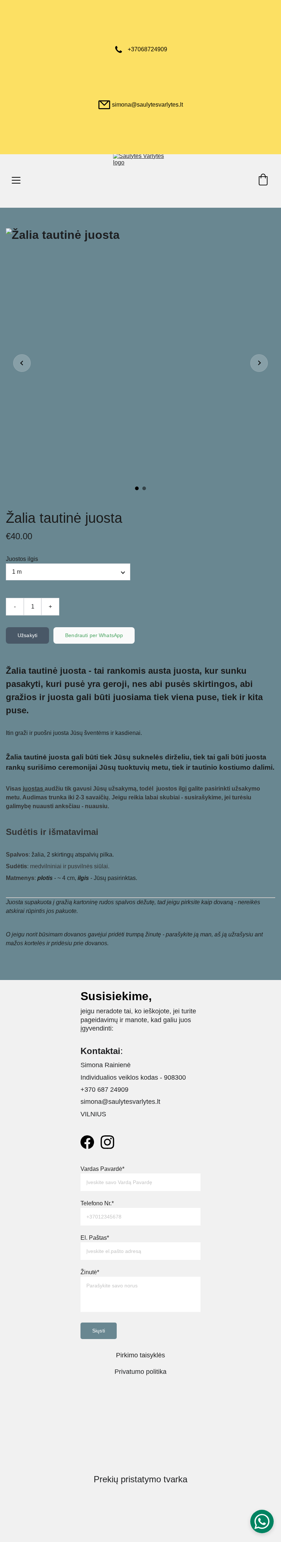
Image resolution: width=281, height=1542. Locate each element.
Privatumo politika (140, 1371)
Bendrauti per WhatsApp (94, 635)
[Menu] (16, 180)
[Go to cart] (263, 180)
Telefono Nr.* (97, 1203)
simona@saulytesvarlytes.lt (147, 104)
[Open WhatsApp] (262, 1521)
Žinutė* (89, 1272)
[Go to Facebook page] (87, 1142)
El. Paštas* (94, 1238)
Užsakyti (27, 635)
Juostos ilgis (22, 559)
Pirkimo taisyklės (140, 1355)
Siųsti (98, 1331)
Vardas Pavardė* (102, 1169)
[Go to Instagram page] (107, 1142)
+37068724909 (147, 49)
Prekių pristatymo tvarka (140, 1479)
